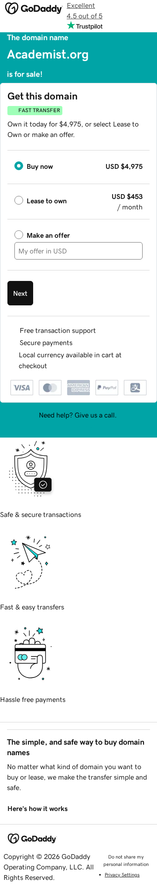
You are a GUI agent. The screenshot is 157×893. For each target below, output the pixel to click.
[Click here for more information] (54, 366)
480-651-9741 (78, 425)
